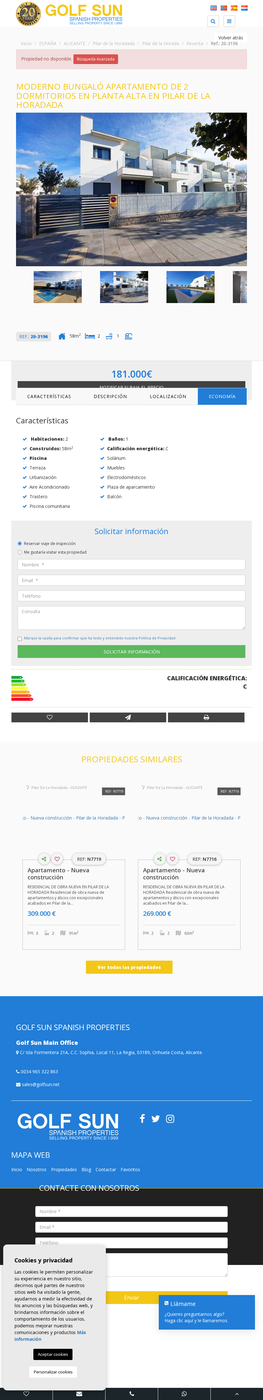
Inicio (26, 43)
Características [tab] (49, 396)
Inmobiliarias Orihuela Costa (210, 1384)
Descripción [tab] (110, 396)
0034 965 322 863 (39, 1071)
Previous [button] (17, 189)
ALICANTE (74, 43)
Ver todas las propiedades (129, 967)
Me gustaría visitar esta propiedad (55, 552)
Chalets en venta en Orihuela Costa (210, 1371)
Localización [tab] (168, 396)
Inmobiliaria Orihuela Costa (138, 1371)
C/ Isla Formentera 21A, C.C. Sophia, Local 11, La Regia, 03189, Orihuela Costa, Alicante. (111, 1052)
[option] (131, 189)
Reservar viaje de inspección (50, 543)
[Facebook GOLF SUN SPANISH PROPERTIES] (145, 1120)
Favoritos (130, 1169)
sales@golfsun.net (40, 1084)
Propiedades (64, 1169)
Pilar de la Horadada (114, 43)
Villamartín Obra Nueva (210, 1377)
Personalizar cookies (53, 1372)
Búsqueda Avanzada (96, 59)
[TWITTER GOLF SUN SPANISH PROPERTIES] (158, 1120)
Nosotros (37, 1169)
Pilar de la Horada (160, 43)
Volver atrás (230, 38)
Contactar (106, 1169)
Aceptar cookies (53, 1354)
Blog (86, 1169)
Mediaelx (130, 1307)
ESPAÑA (47, 43)
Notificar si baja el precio (131, 387)
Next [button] (245, 189)
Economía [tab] (222, 396)
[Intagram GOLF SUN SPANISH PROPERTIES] (172, 1120)
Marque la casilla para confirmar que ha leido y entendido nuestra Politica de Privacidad (99, 638)
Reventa (194, 43)
